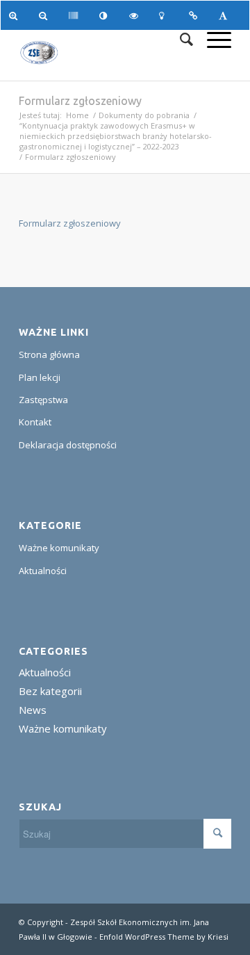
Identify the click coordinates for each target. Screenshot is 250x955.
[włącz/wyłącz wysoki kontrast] (106, 15)
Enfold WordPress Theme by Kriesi (163, 936)
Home (77, 115)
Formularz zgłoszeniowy (80, 101)
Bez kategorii (50, 691)
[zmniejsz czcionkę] (45, 15)
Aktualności (43, 570)
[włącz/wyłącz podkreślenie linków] (195, 15)
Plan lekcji (39, 377)
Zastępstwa (43, 399)
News (33, 710)
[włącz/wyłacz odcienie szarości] (75, 15)
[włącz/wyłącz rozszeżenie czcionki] (225, 15)
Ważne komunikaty (59, 547)
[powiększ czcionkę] (16, 15)
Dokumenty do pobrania (144, 115)
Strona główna (49, 354)
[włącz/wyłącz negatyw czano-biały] (136, 15)
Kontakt (35, 422)
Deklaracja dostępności (68, 445)
